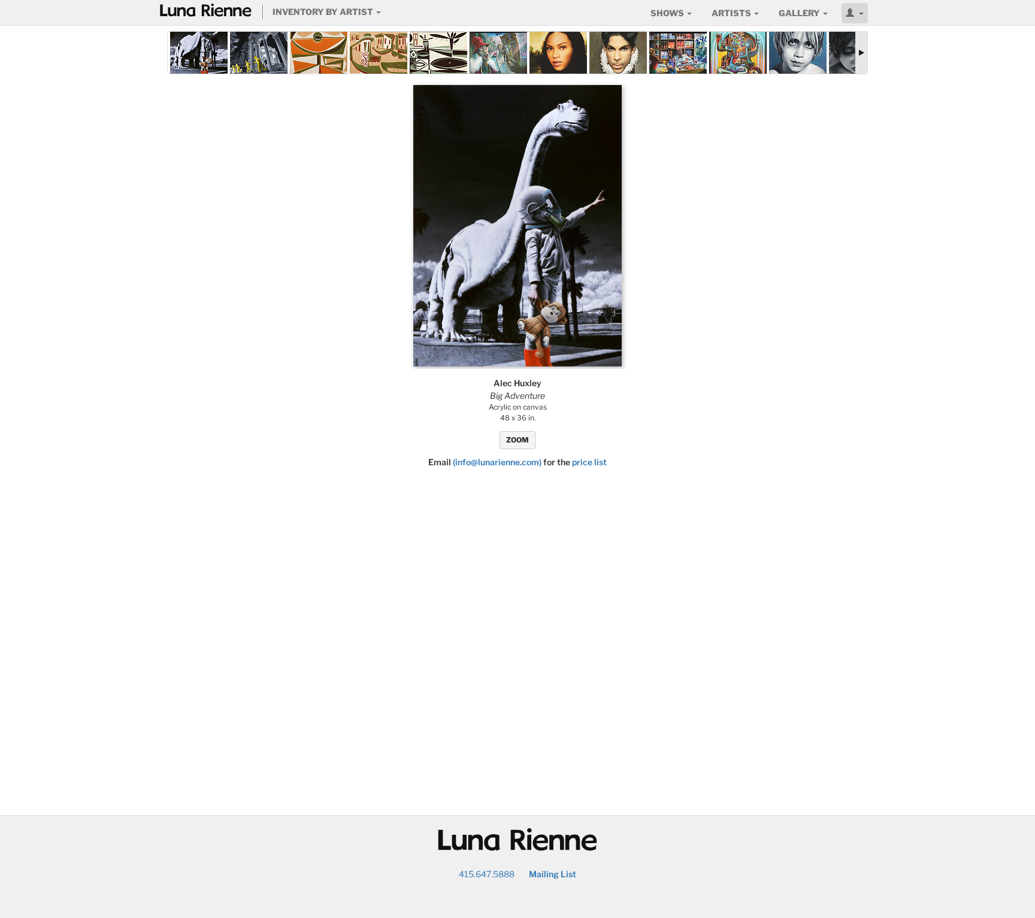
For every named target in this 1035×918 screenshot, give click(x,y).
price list (589, 462)
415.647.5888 (487, 874)
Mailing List (552, 874)
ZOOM (517, 439)
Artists (732, 13)
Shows (668, 13)
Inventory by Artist (324, 12)
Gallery (800, 13)
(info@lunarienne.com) (497, 462)
